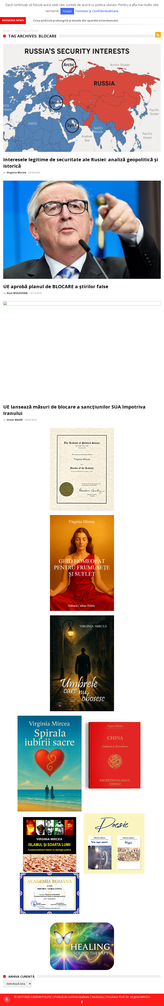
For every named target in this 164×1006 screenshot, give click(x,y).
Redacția (98, 997)
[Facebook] (82, 1002)
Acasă (6, 30)
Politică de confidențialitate (71, 997)
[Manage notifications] (6, 999)
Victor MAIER (15, 419)
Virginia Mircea (16, 172)
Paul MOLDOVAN (17, 293)
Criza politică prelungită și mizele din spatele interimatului (75, 20)
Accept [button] (67, 11)
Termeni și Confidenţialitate (97, 11)
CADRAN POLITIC (41, 997)
